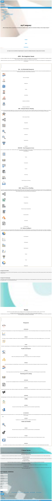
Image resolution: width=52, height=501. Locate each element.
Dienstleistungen (4, 12)
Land (1, 486)
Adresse (1, 481)
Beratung (5, 15)
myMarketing (26, 395)
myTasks (26, 344)
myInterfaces (26, 443)
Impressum (3, 498)
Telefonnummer (2, 478)
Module (26, 43)
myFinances (26, 362)
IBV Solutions (2, 4)
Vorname (1, 473)
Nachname (2, 475)
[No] (40, 500)
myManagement (26, 329)
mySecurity (26, 418)
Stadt (1, 483)
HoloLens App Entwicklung (8, 14)
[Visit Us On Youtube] (38, 492)
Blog (2, 19)
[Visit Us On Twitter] (20, 492)
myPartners (26, 370)
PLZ (1, 484)
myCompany (5, 11)
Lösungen (26, 39)
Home (3, 9)
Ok (39, 500)
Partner (4, 17)
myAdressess (26, 387)
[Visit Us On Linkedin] (26, 492)
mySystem (26, 435)
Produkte (3, 10)
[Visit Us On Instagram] (32, 492)
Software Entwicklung (6, 13)
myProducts (26, 405)
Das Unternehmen (6, 16)
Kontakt (5, 18)
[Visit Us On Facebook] (14, 492)
